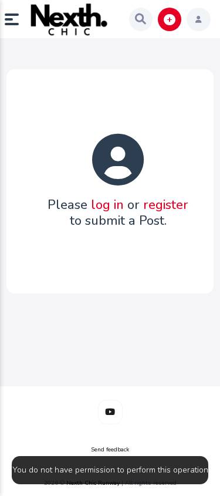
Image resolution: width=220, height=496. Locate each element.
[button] (16, 19)
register (165, 205)
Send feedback (110, 450)
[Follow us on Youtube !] (110, 412)
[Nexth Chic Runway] (69, 19)
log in (107, 205)
